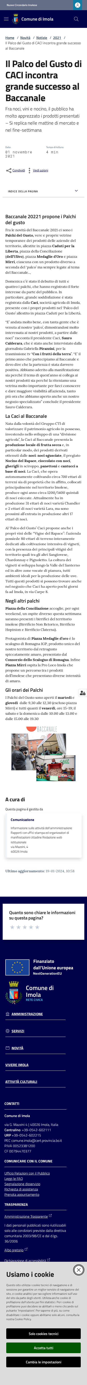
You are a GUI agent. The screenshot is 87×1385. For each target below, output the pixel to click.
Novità (25, 37)
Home (9, 37)
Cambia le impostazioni (43, 1362)
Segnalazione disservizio (22, 1184)
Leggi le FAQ (13, 1178)
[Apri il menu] (6, 19)
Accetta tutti (43, 1347)
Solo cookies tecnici (43, 1333)
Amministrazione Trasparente (26, 1216)
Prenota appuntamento (21, 1194)
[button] (76, 19)
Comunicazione (22, 819)
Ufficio (9, 1173)
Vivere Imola (17, 1065)
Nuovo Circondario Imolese (22, 5)
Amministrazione (27, 1014)
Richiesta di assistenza (21, 1189)
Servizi (18, 1031)
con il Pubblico (39, 1173)
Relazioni (21, 1173)
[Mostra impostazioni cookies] (82, 693)
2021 (57, 37)
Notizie (41, 37)
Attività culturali (21, 1082)
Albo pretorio (13, 1250)
